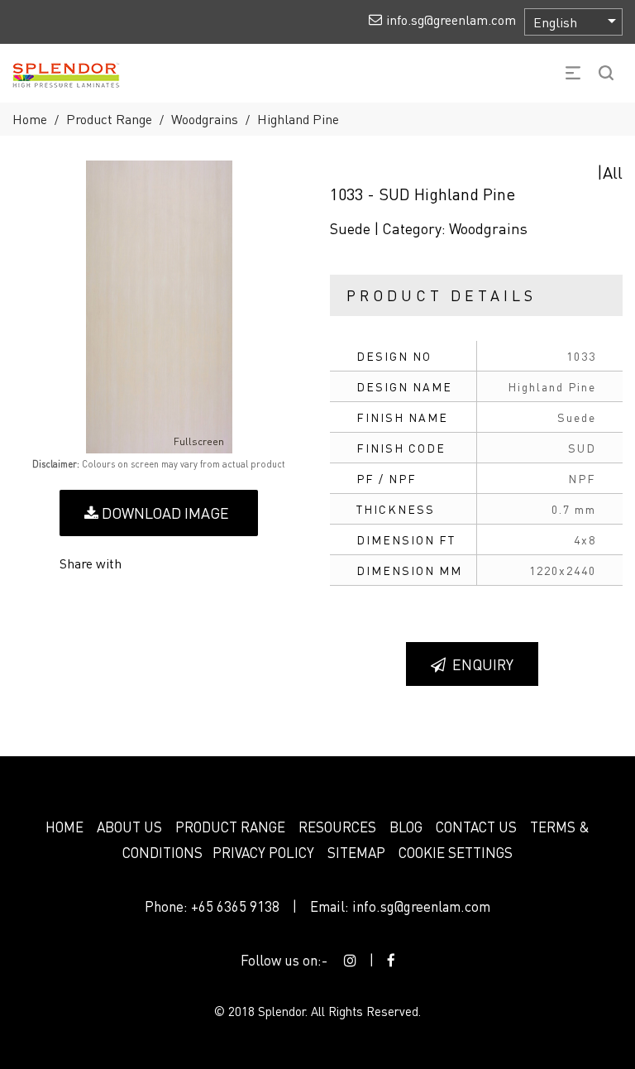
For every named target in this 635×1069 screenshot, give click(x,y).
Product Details (441, 294)
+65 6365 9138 (235, 906)
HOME (64, 826)
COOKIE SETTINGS (456, 852)
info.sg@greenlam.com (421, 906)
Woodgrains (204, 118)
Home (29, 118)
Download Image (163, 512)
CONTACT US (476, 826)
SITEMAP (356, 852)
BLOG (406, 826)
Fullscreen (199, 441)
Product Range (109, 118)
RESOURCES (337, 826)
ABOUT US (129, 826)
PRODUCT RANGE (230, 826)
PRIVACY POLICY (263, 852)
